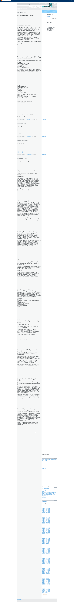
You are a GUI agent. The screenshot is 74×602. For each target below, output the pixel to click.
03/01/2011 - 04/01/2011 (46, 574)
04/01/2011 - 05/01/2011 (46, 575)
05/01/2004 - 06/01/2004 (46, 506)
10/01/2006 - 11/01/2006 (46, 531)
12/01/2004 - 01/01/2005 (46, 513)
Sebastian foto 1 (20, 151)
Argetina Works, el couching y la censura (48, 494)
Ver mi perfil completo (54, 20)
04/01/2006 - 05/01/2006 (46, 526)
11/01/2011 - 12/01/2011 (45, 578)
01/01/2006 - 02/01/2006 (46, 524)
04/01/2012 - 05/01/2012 (46, 582)
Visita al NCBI (44, 497)
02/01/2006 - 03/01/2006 (46, 525)
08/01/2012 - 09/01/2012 (46, 585)
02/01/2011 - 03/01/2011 (46, 573)
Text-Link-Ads (50, 25)
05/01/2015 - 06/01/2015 (46, 591)
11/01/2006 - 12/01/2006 (46, 532)
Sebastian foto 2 (20, 152)
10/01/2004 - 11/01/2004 (46, 511)
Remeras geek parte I (45, 488)
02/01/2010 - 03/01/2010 (46, 567)
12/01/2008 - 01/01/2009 (46, 555)
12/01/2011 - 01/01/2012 (46, 579)
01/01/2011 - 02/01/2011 (46, 572)
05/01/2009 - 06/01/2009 (46, 559)
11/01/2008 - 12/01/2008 (46, 554)
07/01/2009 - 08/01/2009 (46, 561)
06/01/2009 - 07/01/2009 (46, 560)
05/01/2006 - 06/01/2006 (46, 527)
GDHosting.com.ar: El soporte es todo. (48, 462)
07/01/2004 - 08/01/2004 (46, 508)
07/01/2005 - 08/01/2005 (46, 518)
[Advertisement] (46, 465)
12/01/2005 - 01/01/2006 (46, 523)
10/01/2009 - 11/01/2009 (46, 564)
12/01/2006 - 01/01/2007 (46, 533)
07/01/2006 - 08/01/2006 (46, 529)
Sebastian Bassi (19, 599)
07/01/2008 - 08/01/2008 (46, 550)
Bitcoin (43, 491)
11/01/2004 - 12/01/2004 (46, 512)
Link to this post (29, 119)
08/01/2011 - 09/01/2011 (46, 577)
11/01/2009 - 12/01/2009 (46, 565)
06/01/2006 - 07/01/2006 (46, 528)
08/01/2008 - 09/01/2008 (46, 551)
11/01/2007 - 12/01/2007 (46, 543)
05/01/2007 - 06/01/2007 (46, 537)
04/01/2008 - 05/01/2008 (46, 547)
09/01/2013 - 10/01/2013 (46, 587)
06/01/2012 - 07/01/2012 (46, 584)
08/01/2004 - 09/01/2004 (46, 509)
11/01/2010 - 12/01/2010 (46, 570)
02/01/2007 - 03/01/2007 (46, 535)
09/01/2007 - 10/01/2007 (46, 541)
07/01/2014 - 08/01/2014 (46, 589)
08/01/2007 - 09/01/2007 (46, 540)
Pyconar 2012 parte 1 (45, 495)
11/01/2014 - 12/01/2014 (46, 590)
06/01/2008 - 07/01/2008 (46, 549)
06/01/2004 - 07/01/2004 (46, 507)
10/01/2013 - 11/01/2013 (46, 588)
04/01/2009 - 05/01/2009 (46, 558)
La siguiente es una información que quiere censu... (49, 496)
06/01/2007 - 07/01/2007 (46, 538)
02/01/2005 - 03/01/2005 (46, 514)
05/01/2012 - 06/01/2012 (46, 583)
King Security (44, 461)
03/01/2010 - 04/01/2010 (46, 568)
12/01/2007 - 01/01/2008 (46, 544)
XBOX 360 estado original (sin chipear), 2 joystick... (48, 489)
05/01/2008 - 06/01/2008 (46, 548)
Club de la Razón (44, 460)
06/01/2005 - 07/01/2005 (46, 517)
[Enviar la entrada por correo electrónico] (36, 119)
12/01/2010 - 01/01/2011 (46, 571)
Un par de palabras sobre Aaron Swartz (48, 493)
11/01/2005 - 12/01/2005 (46, 522)
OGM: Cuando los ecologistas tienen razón (49, 492)
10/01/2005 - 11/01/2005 (46, 521)
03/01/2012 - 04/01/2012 (46, 581)
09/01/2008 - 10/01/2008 (46, 552)
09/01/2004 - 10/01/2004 (46, 510)
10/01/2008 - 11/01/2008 (46, 553)
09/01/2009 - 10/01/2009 (46, 563)
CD (17, 149)
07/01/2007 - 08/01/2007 (46, 539)
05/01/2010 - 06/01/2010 (46, 569)
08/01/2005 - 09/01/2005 (46, 519)
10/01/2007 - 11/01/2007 (46, 542)
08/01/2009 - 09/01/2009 (46, 562)
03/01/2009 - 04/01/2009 (46, 557)
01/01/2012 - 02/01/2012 (46, 580)
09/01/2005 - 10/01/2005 (46, 520)
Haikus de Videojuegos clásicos (47, 490)
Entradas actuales (45, 592)
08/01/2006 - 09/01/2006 (46, 530)
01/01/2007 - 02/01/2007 (46, 534)
